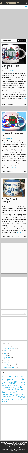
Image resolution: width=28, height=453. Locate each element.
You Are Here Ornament (9, 367)
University (16, 397)
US (22, 398)
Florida (4, 387)
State (13, 396)
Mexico (7, 391)
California (5, 378)
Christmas (16, 380)
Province (22, 393)
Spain (23, 394)
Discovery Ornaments (9, 352)
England (10, 385)
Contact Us (14, 450)
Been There (6, 346)
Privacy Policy (11, 449)
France (9, 387)
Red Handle (5, 394)
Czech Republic (21, 382)
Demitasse (7, 384)
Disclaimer (4, 449)
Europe (20, 385)
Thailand (7, 398)
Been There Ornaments (14, 236)
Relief (5, 360)
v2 (12, 399)
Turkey (12, 397)
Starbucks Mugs (12, 3)
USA (6, 399)
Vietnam (17, 399)
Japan (19, 389)
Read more (13, 167)
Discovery (11, 104)
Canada (21, 378)
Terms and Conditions (20, 449)
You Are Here (7, 365)
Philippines (11, 393)
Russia (18, 394)
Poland (17, 393)
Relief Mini (6, 362)
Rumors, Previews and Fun (10, 364)
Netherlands (13, 391)
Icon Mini (6, 355)
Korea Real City (7, 357)
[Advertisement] (14, 24)
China (6, 380)
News (5, 359)
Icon (5, 353)
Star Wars (5, 396)
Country (12, 382)
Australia (5, 376)
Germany (16, 387)
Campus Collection (13, 378)
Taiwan (20, 396)
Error (15, 385)
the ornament (7, 142)
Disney (5, 385)
